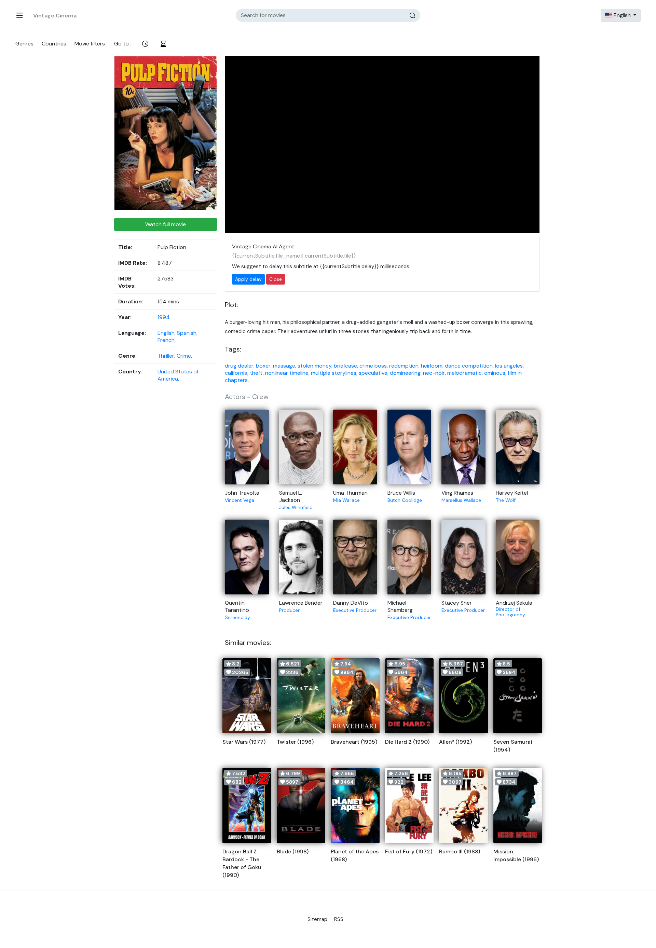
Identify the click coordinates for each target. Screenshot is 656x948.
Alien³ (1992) (455, 741)
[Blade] (301, 805)
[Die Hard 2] (409, 695)
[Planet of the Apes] (355, 805)
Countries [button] (54, 43)
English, (167, 332)
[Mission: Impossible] (517, 805)
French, (167, 340)
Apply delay (248, 279)
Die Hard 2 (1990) (407, 741)
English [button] (622, 15)
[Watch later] (145, 44)
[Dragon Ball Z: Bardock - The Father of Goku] (246, 805)
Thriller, (167, 355)
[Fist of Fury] (409, 805)
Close (275, 279)
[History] (163, 44)
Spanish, (187, 332)
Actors (235, 396)
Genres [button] (24, 43)
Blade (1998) (293, 851)
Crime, (184, 355)
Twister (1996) (295, 741)
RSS (338, 919)
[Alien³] (463, 695)
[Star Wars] (246, 695)
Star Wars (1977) (243, 741)
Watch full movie (165, 224)
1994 (164, 317)
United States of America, (178, 375)
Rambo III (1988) (459, 851)
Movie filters (89, 43)
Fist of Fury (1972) (408, 851)
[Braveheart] (355, 695)
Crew (260, 396)
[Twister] (301, 695)
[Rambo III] (463, 805)
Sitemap (317, 919)
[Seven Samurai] (517, 695)
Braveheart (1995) (354, 741)
